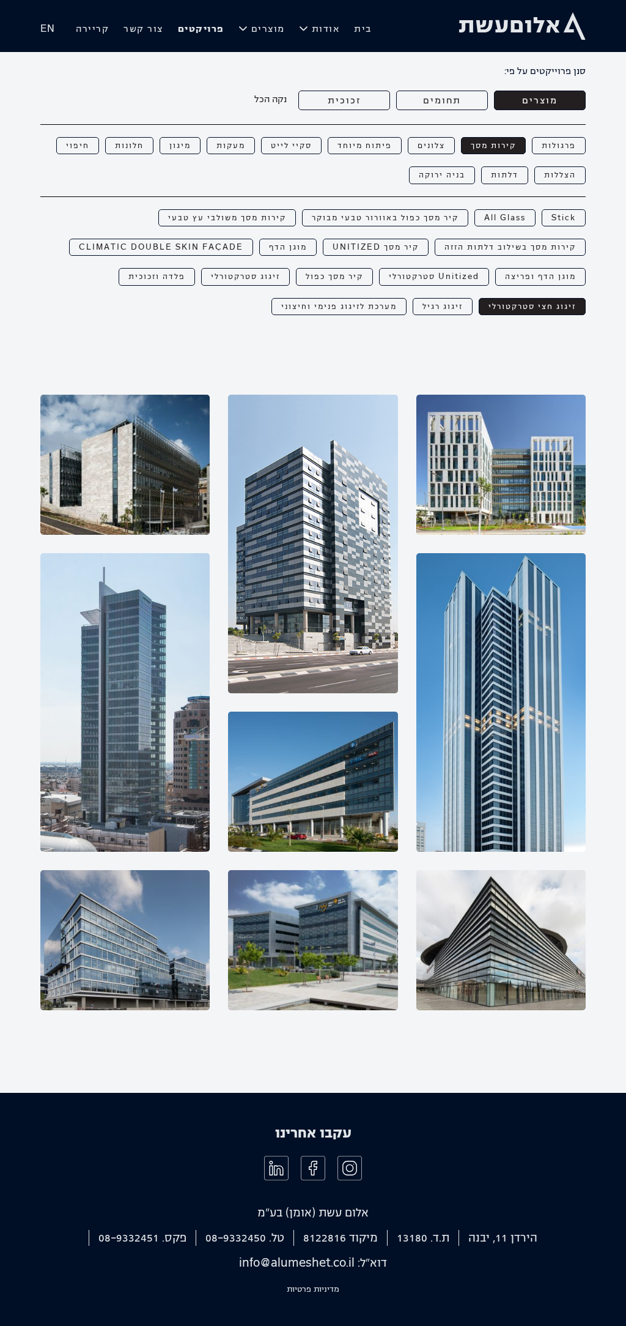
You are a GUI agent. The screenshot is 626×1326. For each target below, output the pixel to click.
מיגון (180, 145)
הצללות (560, 175)
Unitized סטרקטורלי (434, 276)
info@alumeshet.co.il (297, 1263)
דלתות (504, 175)
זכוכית (344, 100)
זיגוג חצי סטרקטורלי (532, 306)
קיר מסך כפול (334, 276)
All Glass (505, 218)
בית (363, 29)
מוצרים (268, 29)
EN (47, 29)
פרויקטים (201, 29)
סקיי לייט (291, 145)
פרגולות (559, 145)
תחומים (442, 100)
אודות (326, 29)
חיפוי (77, 145)
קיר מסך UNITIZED (376, 247)
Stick (563, 218)
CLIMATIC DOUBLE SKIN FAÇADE (161, 247)
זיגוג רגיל (442, 306)
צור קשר (143, 29)
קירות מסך (493, 145)
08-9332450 (235, 1238)
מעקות (230, 145)
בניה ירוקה (442, 175)
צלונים (431, 145)
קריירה (92, 29)
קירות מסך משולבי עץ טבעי (227, 218)
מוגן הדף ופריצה (540, 276)
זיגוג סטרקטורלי (245, 276)
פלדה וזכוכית (156, 276)
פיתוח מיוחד (364, 145)
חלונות (129, 145)
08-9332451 (128, 1238)
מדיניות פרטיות (313, 1289)
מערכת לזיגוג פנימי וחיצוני (339, 306)
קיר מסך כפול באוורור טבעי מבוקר (385, 218)
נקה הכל (270, 99)
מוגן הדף (288, 247)
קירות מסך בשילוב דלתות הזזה (510, 247)
